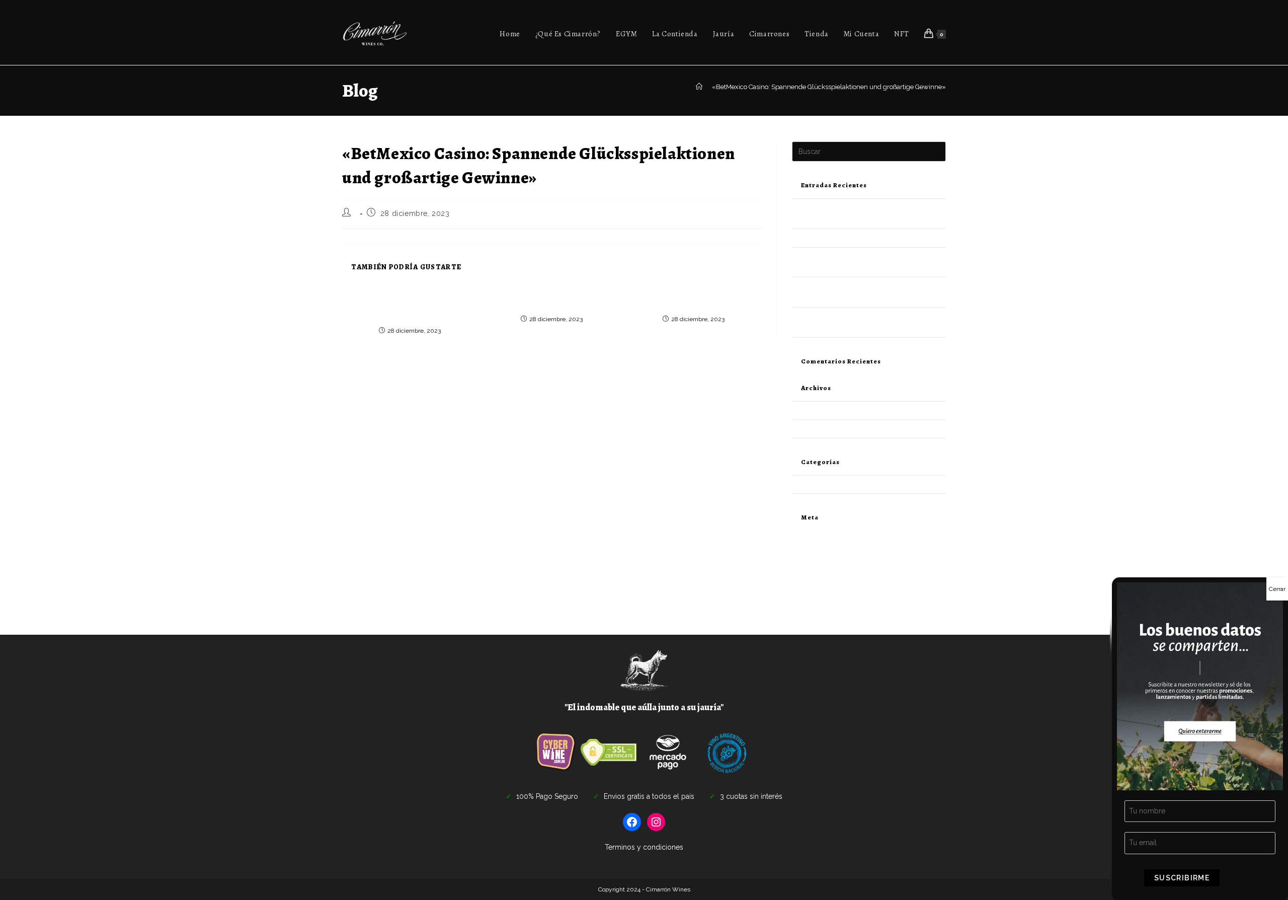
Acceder (804, 548)
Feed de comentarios (823, 571)
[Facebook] (632, 822)
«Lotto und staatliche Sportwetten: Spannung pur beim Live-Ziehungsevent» (410, 305)
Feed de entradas (818, 560)
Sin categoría (811, 484)
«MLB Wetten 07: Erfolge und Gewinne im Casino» (867, 238)
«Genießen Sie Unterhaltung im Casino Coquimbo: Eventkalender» (693, 299)
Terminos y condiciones (644, 847)
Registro (804, 536)
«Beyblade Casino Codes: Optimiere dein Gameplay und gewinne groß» (551, 299)
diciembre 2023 (815, 410)
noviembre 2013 (816, 428)
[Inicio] (699, 87)
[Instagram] (656, 822)
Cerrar (1277, 588)
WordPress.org (814, 583)
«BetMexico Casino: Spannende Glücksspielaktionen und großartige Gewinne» (829, 87)
